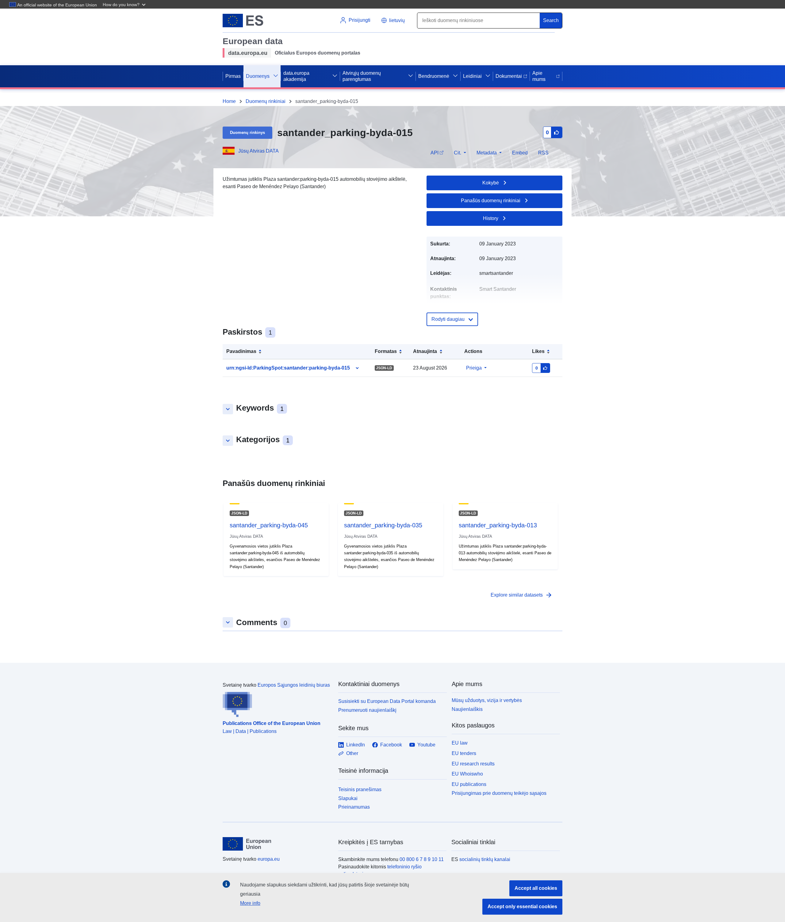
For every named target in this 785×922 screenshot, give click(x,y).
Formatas (386, 351)
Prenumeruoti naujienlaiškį (367, 710)
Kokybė (490, 182)
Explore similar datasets (522, 595)
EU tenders (464, 753)
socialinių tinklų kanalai (484, 859)
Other (352, 753)
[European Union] (277, 844)
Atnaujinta (425, 351)
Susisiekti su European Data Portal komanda (387, 701)
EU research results (473, 763)
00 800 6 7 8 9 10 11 (422, 859)
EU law (460, 743)
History (490, 218)
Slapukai (348, 798)
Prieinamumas (354, 807)
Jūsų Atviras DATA (258, 151)
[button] (125, 4)
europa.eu (269, 859)
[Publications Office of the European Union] (277, 703)
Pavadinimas (241, 351)
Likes (538, 351)
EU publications (469, 784)
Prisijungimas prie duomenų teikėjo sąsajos (499, 793)
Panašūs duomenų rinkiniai (490, 200)
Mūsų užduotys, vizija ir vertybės (487, 700)
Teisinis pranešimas (359, 789)
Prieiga (474, 367)
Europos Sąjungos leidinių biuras (294, 685)
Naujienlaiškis (467, 709)
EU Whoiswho (467, 773)
